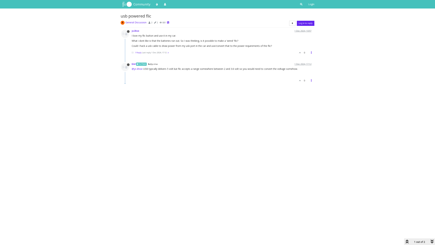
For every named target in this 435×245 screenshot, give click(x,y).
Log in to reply (305, 23)
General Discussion (135, 22)
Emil (134, 64)
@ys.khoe (154, 64)
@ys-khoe (137, 68)
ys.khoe (135, 30)
